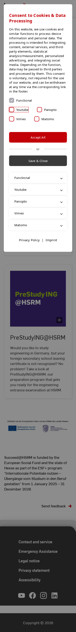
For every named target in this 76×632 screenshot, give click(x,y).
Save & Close (38, 161)
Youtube (22, 110)
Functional (24, 100)
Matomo (47, 119)
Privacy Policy (29, 262)
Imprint (51, 262)
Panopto (50, 110)
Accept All (38, 137)
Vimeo (21, 119)
